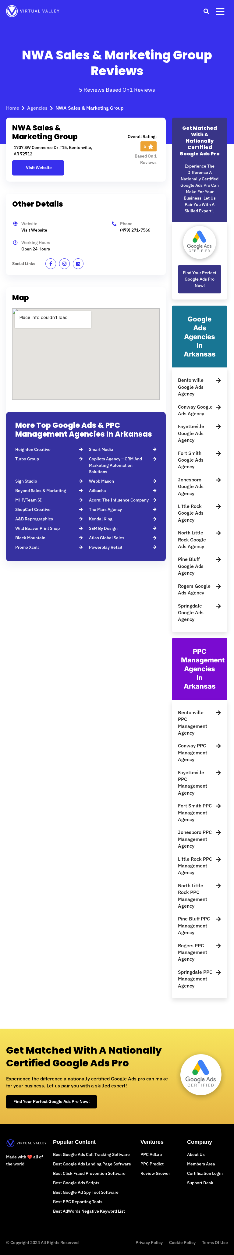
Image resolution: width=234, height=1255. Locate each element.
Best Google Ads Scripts (76, 1183)
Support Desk (200, 1183)
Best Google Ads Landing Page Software (92, 1164)
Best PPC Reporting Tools (77, 1201)
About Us (196, 1154)
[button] (206, 11)
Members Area (201, 1164)
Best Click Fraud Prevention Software (89, 1173)
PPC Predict (152, 1164)
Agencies (37, 108)
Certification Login (205, 1173)
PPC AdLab (151, 1154)
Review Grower (155, 1173)
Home (12, 108)
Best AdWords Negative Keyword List (89, 1211)
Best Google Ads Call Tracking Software (91, 1154)
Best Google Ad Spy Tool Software (86, 1192)
